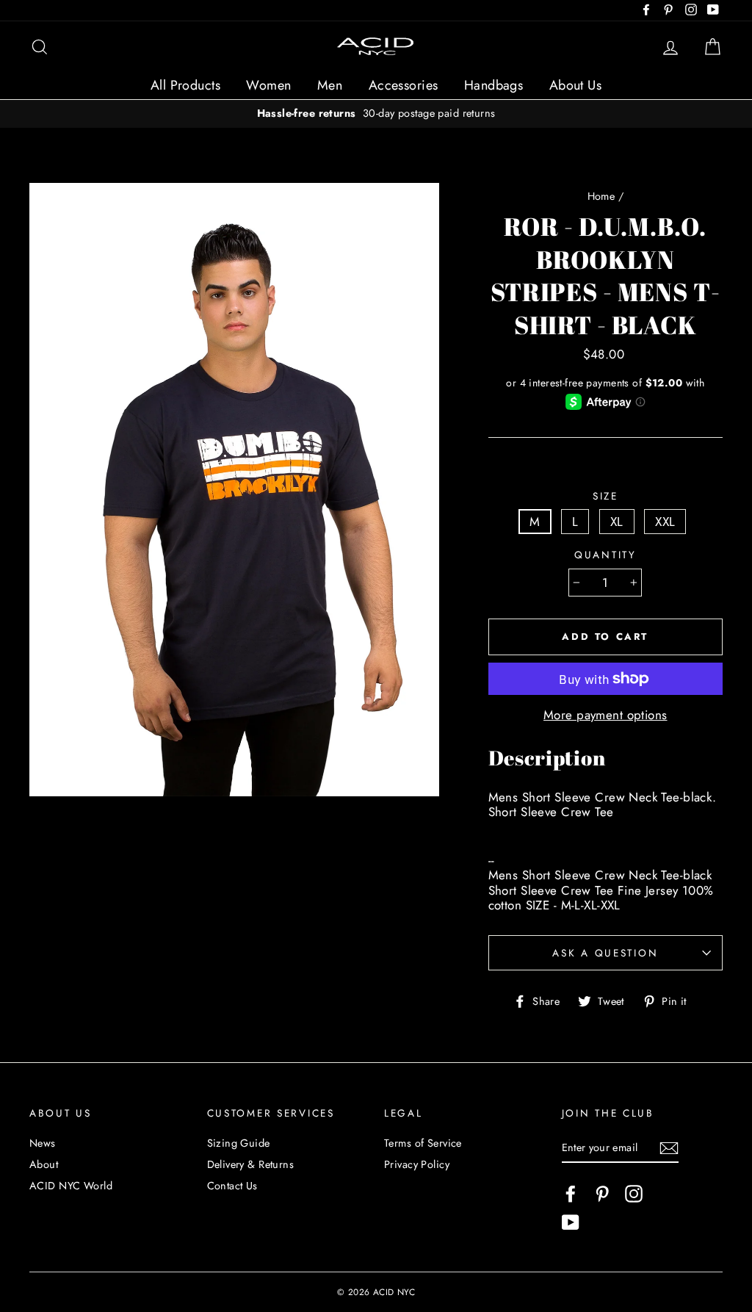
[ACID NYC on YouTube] (570, 1222)
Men (329, 85)
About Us (575, 85)
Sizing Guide (238, 1143)
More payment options (605, 714)
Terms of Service (423, 1143)
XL (616, 521)
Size (605, 496)
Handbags (493, 85)
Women (268, 85)
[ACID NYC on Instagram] (634, 1194)
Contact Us (232, 1185)
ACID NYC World (70, 1185)
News (42, 1143)
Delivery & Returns (250, 1164)
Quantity (605, 555)
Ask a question (605, 952)
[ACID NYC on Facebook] (570, 1194)
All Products (185, 85)
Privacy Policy (416, 1164)
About (43, 1164)
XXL (665, 521)
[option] (376, 113)
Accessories (403, 85)
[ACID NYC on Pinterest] (602, 1194)
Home (601, 196)
